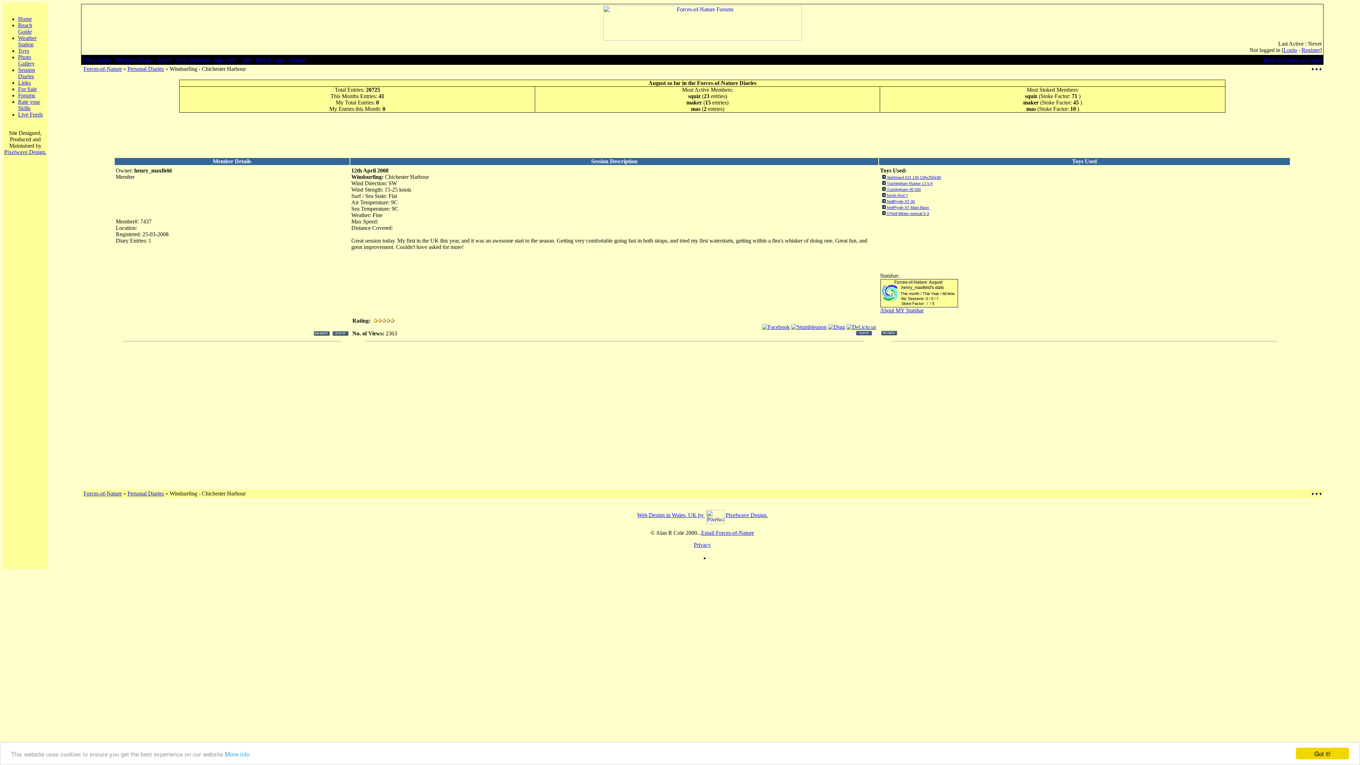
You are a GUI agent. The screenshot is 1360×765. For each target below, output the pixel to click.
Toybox (297, 60)
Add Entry (225, 60)
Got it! (1322, 753)
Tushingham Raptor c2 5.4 (910, 183)
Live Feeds (30, 115)
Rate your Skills (29, 105)
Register (1311, 50)
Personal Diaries (146, 69)
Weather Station (27, 41)
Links (24, 83)
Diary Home (97, 60)
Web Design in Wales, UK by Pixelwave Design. (702, 515)
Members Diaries (134, 60)
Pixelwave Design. (25, 152)
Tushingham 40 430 (904, 189)
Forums (26, 95)
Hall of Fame (270, 60)
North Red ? (897, 195)
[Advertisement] (702, 135)
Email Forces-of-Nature (727, 533)
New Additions (193, 60)
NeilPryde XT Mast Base (908, 207)
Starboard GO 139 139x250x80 (914, 177)
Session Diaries (26, 73)
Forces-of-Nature (103, 69)
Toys (23, 51)
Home (25, 19)
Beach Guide (25, 28)
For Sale (27, 89)
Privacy (702, 545)
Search (164, 60)
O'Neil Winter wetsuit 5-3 (908, 213)
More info (237, 753)
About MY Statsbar (902, 310)
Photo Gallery (26, 60)
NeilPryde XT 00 (901, 201)
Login (1290, 50)
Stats (246, 60)
